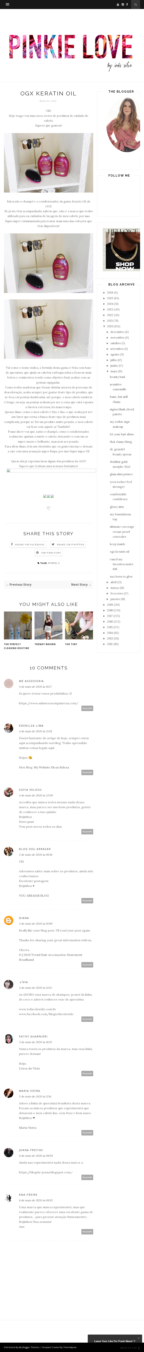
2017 (110, 616)
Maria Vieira (29, 1091)
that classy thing (121, 442)
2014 (110, 633)
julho (113, 360)
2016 (110, 621)
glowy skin (117, 507)
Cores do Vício (29, 1068)
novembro (117, 337)
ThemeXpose (69, 1347)
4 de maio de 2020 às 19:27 (35, 686)
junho (114, 365)
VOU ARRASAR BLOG (34, 895)
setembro (117, 349)
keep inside (117, 544)
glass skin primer (121, 474)
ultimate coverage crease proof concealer (122, 531)
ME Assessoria (31, 681)
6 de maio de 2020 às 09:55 (35, 1200)
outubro (115, 343)
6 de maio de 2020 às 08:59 (35, 1155)
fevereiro (116, 593)
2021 (110, 320)
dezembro (117, 332)
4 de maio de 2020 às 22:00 (36, 795)
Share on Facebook (29, 544)
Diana (24, 918)
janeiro (115, 599)
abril (113, 582)
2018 (110, 610)
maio (113, 371)
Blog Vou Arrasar (35, 849)
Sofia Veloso (30, 789)
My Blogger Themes (29, 1347)
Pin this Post (51, 552)
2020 (110, 326)
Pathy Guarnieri (33, 1036)
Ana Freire (28, 1194)
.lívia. (24, 982)
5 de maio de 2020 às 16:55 (35, 1042)
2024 (110, 304)
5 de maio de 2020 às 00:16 (35, 854)
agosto (114, 354)
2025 (110, 298)
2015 (110, 627)
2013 (110, 638)
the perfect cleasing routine (16, 646)
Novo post (26, 822)
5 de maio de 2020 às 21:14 (35, 1096)
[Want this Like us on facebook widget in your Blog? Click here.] (138, 1348)
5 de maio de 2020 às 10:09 (35, 923)
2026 (110, 292)
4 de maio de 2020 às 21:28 (35, 731)
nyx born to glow (121, 576)
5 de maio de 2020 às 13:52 (35, 987)
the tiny (71, 644)
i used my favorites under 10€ (122, 564)
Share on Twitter (70, 544)
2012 (110, 644)
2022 (110, 315)
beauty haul (117, 377)
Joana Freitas (31, 1150)
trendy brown (45, 644)
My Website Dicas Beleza (51, 767)
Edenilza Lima (31, 725)
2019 (110, 604)
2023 (110, 309)
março (114, 588)
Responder (87, 708)
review (52, 563)
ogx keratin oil (119, 551)
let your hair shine (122, 434)
